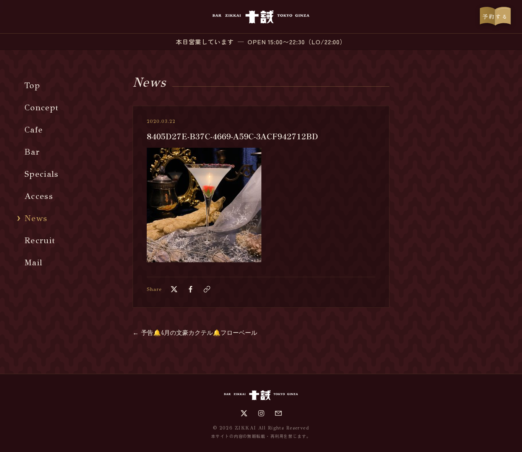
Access (38, 196)
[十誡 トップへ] (260, 16)
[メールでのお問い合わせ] (278, 413)
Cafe (33, 129)
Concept (41, 107)
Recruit (39, 240)
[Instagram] (261, 413)
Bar (32, 152)
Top (32, 85)
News (35, 218)
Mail (33, 262)
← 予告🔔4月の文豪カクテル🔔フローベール (195, 332)
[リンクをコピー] (207, 289)
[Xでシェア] (174, 289)
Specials (41, 174)
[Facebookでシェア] (190, 289)
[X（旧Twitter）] (244, 413)
